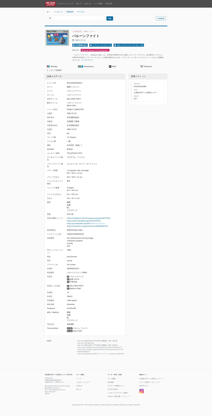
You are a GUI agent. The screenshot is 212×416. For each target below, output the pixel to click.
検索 (110, 18)
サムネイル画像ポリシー (116, 386)
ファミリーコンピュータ (102, 45)
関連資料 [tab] (70, 12)
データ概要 (98, 3)
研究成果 (108, 3)
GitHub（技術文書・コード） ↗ (119, 396)
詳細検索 (160, 18)
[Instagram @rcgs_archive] (141, 391)
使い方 (78, 3)
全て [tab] (48, 12)
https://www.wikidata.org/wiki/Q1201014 (84, 221)
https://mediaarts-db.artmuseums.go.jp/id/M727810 (88, 218)
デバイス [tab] (80, 12)
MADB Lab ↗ (144, 386)
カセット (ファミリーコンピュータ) (129, 45)
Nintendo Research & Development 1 (95, 50)
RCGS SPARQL (113, 389)
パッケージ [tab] (58, 12)
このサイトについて (66, 3)
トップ (78, 379)
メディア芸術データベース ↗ (149, 382)
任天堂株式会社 (81, 45)
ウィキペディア (87, 60)
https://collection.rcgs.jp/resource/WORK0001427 (87, 226)
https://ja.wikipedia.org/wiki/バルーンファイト (86, 223)
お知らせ (87, 3)
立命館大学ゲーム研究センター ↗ (151, 379)
